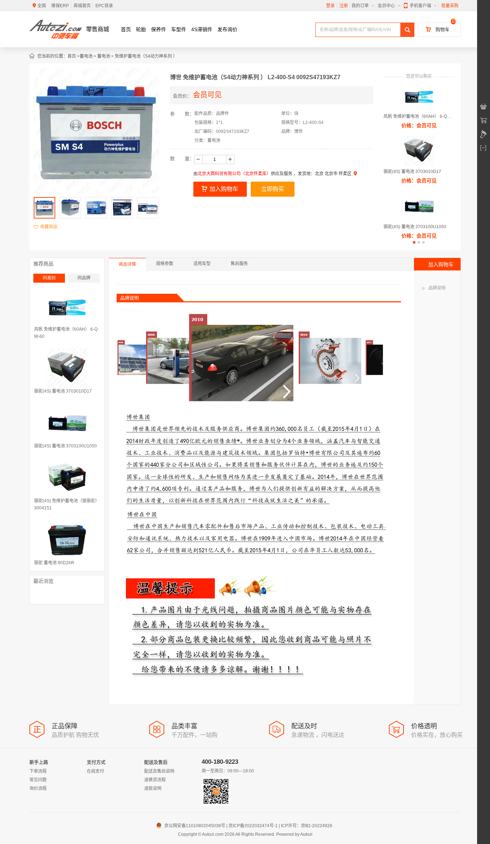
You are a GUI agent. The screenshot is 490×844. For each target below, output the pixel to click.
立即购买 (272, 189)
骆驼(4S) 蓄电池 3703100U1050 (414, 226)
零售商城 (97, 29)
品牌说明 (437, 288)
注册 (343, 5)
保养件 (158, 29)
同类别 (49, 277)
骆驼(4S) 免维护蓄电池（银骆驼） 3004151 (66, 504)
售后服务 (239, 263)
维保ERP (60, 5)
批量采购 (449, 5)
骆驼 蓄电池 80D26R (54, 562)
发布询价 (227, 29)
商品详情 (127, 264)
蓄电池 (86, 56)
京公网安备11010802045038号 (191, 825)
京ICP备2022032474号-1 (253, 825)
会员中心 (386, 5)
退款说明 (152, 788)
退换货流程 (155, 779)
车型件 (178, 29)
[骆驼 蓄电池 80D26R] (67, 539)
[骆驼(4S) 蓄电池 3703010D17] (67, 368)
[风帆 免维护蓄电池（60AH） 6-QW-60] (67, 306)
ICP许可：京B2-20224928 (306, 825)
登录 (330, 5)
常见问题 (38, 779)
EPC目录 (104, 5)
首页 (126, 29)
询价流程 (38, 788)
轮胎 (141, 29)
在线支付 (95, 771)
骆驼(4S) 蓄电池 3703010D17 (412, 171)
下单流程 (38, 771)
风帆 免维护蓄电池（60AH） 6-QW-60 (418, 116)
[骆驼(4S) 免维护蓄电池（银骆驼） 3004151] (67, 477)
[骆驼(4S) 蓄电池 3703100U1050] (67, 422)
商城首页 (82, 5)
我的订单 (360, 5)
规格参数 (164, 263)
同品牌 (83, 277)
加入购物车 (223, 189)
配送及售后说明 (159, 771)
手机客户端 (420, 5)
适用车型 (202, 263)
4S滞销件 (201, 29)
